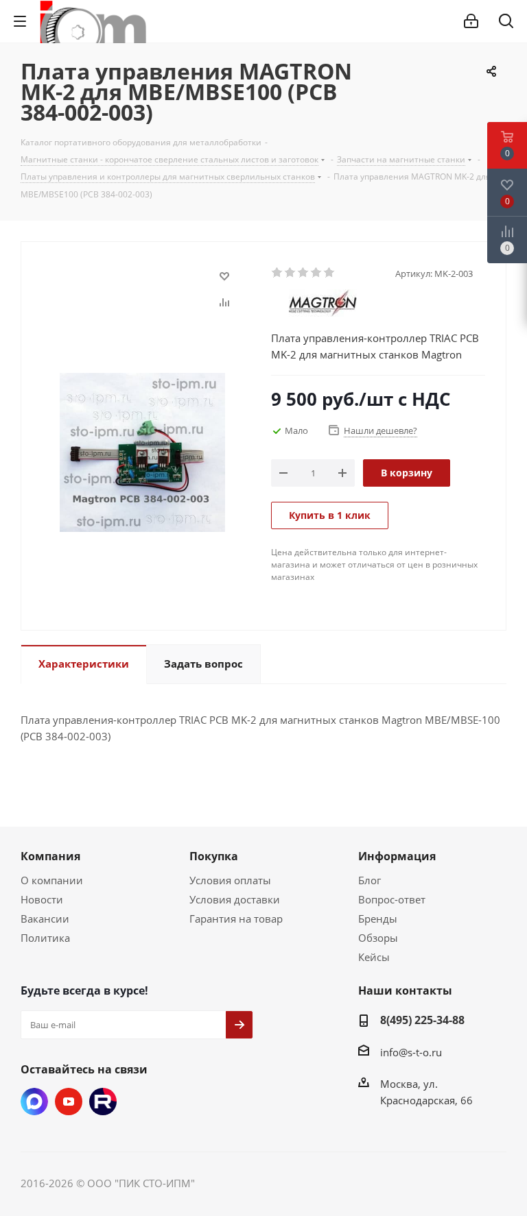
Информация (397, 856)
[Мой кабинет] (471, 21)
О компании (52, 880)
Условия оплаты (230, 880)
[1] (277, 272)
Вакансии (45, 918)
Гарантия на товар (236, 918)
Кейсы (374, 957)
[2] (290, 272)
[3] (303, 272)
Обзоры (378, 938)
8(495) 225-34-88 (422, 1019)
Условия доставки (234, 899)
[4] (316, 272)
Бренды (377, 918)
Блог (369, 880)
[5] (329, 272)
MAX (34, 1101)
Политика (45, 938)
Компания (50, 856)
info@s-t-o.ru (411, 1052)
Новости (42, 899)
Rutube (103, 1101)
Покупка (213, 856)
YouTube (68, 1101)
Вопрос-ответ (391, 899)
